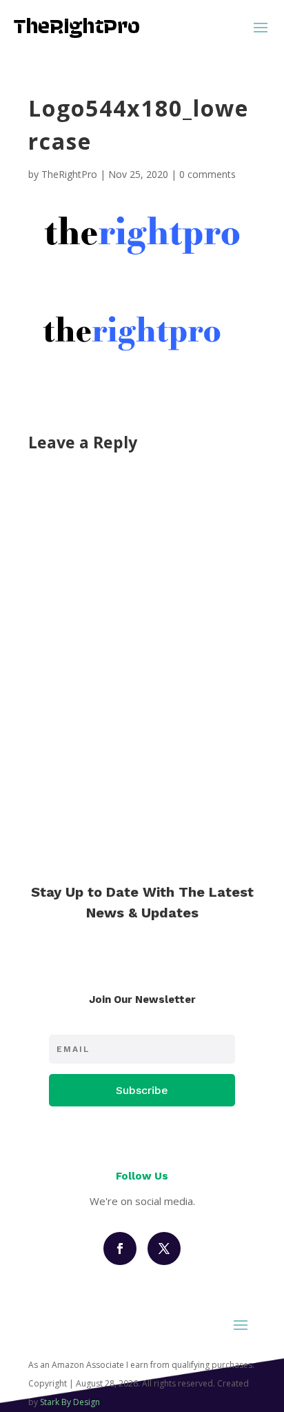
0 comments (207, 174)
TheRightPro (69, 174)
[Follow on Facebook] (119, 1248)
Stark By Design (70, 1402)
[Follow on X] (164, 1248)
